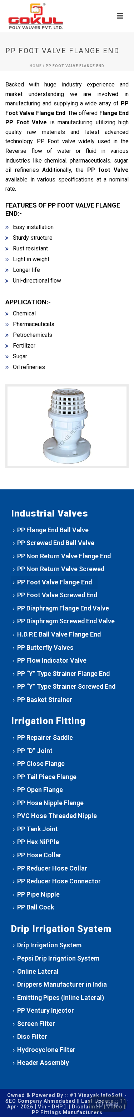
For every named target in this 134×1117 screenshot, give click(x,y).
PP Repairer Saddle (45, 737)
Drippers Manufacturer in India (62, 984)
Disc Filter (32, 1036)
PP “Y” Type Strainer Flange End (63, 673)
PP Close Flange (41, 763)
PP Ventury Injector (45, 1010)
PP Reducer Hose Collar (52, 868)
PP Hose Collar (39, 855)
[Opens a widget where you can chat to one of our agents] (107, 1104)
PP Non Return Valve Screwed (60, 569)
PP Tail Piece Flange (46, 777)
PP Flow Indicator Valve (51, 660)
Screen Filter (36, 1023)
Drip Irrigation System (49, 945)
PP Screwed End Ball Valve (55, 543)
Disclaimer (86, 1106)
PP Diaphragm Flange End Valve (63, 608)
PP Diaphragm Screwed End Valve (66, 621)
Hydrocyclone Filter (46, 1049)
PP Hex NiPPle (38, 842)
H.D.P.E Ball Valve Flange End (59, 634)
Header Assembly (43, 1062)
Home (36, 66)
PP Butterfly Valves (45, 647)
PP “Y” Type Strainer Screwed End (66, 686)
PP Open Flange (40, 789)
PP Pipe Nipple (38, 894)
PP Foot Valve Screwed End (57, 595)
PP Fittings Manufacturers (67, 1112)
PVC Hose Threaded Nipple (57, 815)
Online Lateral (38, 971)
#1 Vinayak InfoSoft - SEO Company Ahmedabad (66, 1098)
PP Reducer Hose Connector (59, 881)
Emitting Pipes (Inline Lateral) (60, 997)
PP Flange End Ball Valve (53, 530)
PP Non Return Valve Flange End (64, 556)
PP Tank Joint (37, 829)
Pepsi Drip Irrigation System (58, 958)
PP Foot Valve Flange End (54, 582)
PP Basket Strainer (44, 699)
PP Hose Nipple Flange (50, 803)
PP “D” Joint (35, 750)
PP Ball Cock (35, 907)
